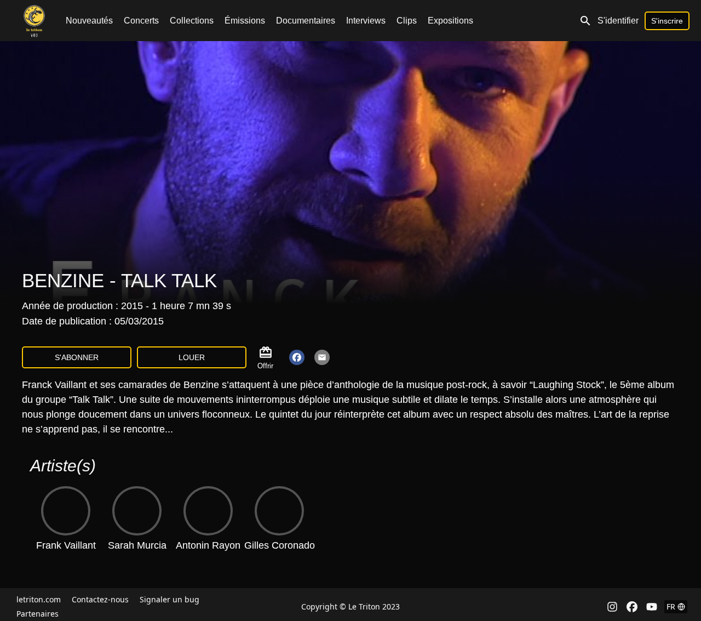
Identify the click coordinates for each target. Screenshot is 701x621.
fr (670, 606)
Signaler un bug (169, 599)
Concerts (141, 20)
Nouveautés (89, 20)
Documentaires (305, 20)
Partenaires (37, 613)
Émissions (245, 20)
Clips (407, 20)
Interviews (366, 20)
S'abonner (77, 357)
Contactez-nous (100, 599)
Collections (192, 20)
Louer (192, 357)
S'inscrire (667, 20)
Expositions (450, 20)
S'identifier (618, 20)
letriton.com (38, 599)
